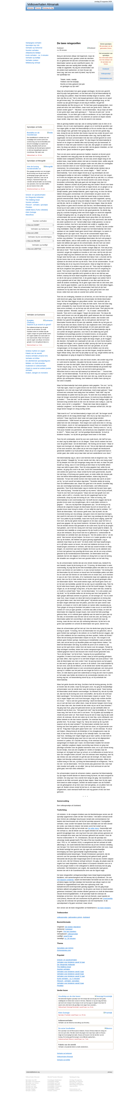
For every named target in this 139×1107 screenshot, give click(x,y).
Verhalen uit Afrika (32, 358)
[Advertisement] (69, 25)
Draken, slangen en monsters (37, 373)
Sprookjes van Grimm (65, 948)
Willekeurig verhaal (33, 63)
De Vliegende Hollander (35, 197)
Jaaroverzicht (74, 1086)
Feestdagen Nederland (54, 1080)
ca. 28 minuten (62, 50)
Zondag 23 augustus (76, 1080)
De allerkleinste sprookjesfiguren (38, 361)
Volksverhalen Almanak (65, 1056)
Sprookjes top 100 (32, 45)
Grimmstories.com (106, 78)
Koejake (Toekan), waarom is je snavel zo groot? (39, 332)
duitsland (86, 917)
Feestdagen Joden (53, 1087)
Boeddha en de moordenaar (38, 144)
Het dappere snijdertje (65, 880)
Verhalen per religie (31, 1087)
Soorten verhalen (32, 50)
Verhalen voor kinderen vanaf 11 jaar (71, 976)
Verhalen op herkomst (34, 48)
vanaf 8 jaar (67, 936)
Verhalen (30, 8)
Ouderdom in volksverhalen (36, 366)
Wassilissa (30, 215)
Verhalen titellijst (30, 1089)
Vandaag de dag (48, 8)
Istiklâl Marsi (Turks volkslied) (37, 210)
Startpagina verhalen (33, 43)
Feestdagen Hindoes (54, 1089)
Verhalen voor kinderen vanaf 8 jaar (70, 974)
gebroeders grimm (75, 917)
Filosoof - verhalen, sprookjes (37, 205)
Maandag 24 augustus (76, 1081)
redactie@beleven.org (33, 1072)
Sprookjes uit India (34, 127)
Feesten (38, 8)
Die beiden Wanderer (73, 927)
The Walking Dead (33, 200)
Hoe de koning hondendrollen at (39, 178)
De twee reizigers (104, 908)
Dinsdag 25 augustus (76, 1083)
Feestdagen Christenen (55, 1086)
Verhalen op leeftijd (33, 58)
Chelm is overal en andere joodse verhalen (38, 369)
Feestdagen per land (54, 1083)
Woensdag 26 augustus (77, 1084)
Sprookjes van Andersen (33, 1081)
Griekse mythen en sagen (35, 351)
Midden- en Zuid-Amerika (35, 363)
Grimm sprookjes (105, 46)
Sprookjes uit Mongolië (36, 161)
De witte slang (93, 828)
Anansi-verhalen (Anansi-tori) (37, 356)
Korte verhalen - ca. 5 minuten (37, 55)
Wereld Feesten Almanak (55, 1077)
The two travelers (69, 931)
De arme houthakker (82, 1033)
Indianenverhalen (73, 1021)
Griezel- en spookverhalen (35, 195)
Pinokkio (29, 207)
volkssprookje (62, 917)
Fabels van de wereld (34, 353)
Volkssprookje (106, 73)
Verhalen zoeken (32, 60)
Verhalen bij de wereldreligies (40, 237)
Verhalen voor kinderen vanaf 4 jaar (70, 972)
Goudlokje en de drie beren (82, 1001)
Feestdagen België (53, 1081)
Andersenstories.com (76, 1090)
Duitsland (106, 69)
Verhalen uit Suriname (36, 315)
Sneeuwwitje (108, 898)
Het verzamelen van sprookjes (106, 59)
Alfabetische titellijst (33, 53)
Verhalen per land (31, 1086)
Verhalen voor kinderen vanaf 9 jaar (70, 983)
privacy (110, 1072)
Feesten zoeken (52, 1090)
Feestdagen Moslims (54, 1084)
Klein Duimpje (31, 212)
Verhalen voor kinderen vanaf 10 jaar (71, 962)
